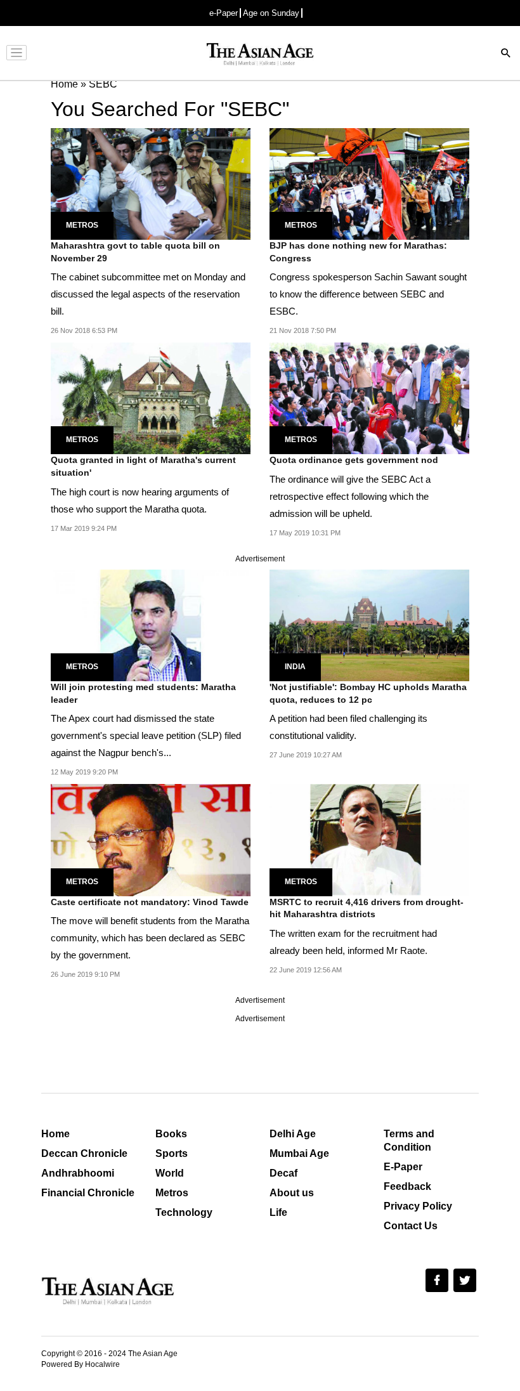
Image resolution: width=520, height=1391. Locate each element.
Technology (183, 1212)
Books (171, 1133)
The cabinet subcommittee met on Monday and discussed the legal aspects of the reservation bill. (148, 294)
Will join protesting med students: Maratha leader (143, 693)
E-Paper (403, 1166)
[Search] (506, 54)
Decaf (283, 1173)
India (295, 666)
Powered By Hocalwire (80, 1364)
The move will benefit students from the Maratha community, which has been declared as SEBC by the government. (150, 937)
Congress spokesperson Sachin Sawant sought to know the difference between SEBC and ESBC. (368, 294)
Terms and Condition (409, 1140)
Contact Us (411, 1225)
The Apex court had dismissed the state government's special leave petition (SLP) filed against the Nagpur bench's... (146, 735)
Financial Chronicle (87, 1192)
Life (278, 1212)
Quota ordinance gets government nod (354, 460)
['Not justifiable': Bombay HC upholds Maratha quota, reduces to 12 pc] (369, 624)
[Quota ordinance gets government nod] (369, 397)
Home (55, 1133)
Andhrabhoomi (77, 1173)
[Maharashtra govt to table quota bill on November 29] (150, 183)
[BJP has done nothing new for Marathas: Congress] (369, 183)
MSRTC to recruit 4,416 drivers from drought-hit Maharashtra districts (367, 908)
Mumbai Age (299, 1153)
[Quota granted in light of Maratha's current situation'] (150, 397)
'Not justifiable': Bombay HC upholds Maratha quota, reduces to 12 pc (368, 693)
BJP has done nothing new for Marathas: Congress (358, 251)
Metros (82, 225)
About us (292, 1192)
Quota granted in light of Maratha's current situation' (143, 466)
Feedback (407, 1186)
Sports (171, 1153)
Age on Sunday (271, 13)
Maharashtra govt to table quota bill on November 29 (135, 251)
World (169, 1173)
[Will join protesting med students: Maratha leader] (150, 624)
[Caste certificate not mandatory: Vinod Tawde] (150, 839)
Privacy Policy (418, 1206)
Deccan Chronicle (84, 1153)
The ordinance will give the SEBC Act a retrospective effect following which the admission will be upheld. (350, 496)
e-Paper (223, 13)
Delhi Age (293, 1133)
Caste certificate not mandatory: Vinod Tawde (150, 902)
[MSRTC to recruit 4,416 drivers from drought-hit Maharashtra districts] (369, 839)
